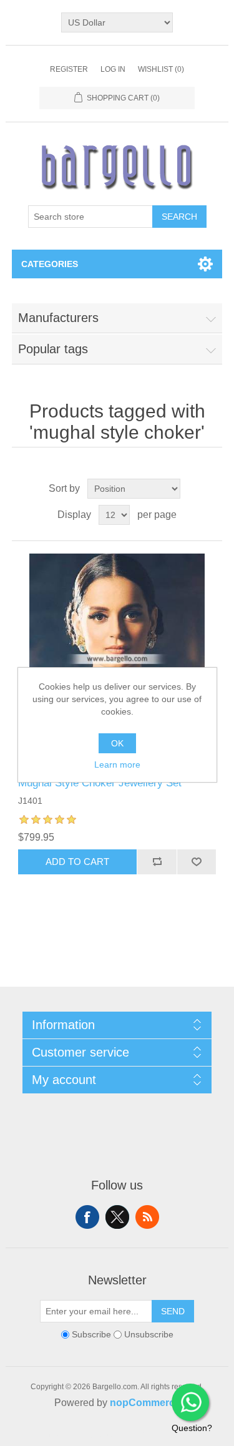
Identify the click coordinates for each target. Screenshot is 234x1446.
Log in (112, 69)
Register (69, 69)
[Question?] (190, 1402)
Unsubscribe (148, 1334)
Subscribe (91, 1334)
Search (179, 217)
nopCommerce (145, 1402)
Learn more (117, 764)
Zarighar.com (162, 1434)
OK (117, 743)
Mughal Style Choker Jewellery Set (100, 783)
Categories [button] (49, 264)
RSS (147, 1217)
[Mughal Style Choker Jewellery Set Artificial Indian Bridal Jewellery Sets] (117, 659)
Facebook (87, 1217)
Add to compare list (157, 861)
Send (173, 1311)
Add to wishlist (197, 861)
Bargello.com (98, 1434)
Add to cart (77, 861)
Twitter (117, 1217)
